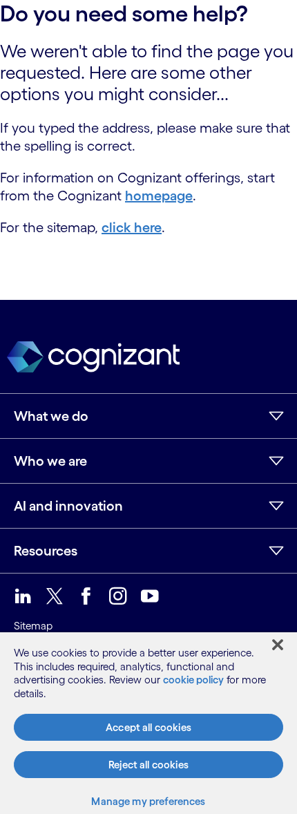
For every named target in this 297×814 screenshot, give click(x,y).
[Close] (277, 644)
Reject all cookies (148, 764)
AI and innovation (68, 505)
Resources (45, 550)
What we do (51, 416)
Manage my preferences (148, 801)
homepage (159, 195)
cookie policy (193, 679)
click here (132, 227)
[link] (23, 596)
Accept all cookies (148, 727)
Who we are (50, 460)
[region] (148, 723)
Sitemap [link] (33, 626)
